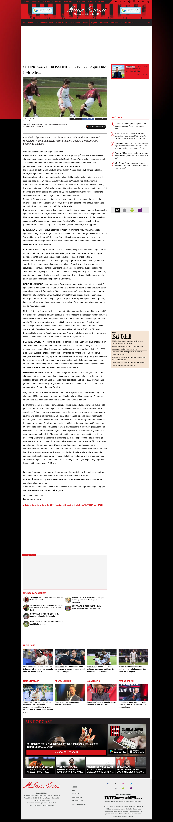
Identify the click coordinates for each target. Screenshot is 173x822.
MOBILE (101, 1)
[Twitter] (120, 2)
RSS (73, 790)
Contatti (75, 794)
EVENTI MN (36, 1)
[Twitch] (134, 2)
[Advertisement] (130, 230)
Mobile (74, 787)
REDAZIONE (56, 1)
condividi (87, 119)
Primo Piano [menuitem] (61, 22)
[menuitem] (24, 23)
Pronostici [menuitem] (129, 22)
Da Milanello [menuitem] (75, 22)
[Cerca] (149, 23)
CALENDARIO (81, 1)
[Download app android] (143, 2)
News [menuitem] (85, 22)
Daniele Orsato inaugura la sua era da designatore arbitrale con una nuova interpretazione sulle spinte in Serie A (127, 349)
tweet (100, 119)
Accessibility (77, 797)
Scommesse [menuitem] (116, 22)
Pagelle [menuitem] (94, 22)
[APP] (118, 210)
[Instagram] (125, 2)
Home (26, 1)
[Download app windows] (147, 2)
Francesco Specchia (33, 126)
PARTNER (46, 1)
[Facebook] (116, 2)
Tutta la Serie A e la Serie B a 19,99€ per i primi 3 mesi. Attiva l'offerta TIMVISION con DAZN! (64, 505)
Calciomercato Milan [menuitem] (44, 22)
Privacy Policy (77, 801)
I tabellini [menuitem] (104, 22)
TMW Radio (68, 1)
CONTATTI (92, 1)
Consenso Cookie (79, 804)
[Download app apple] (138, 2)
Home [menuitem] (30, 22)
